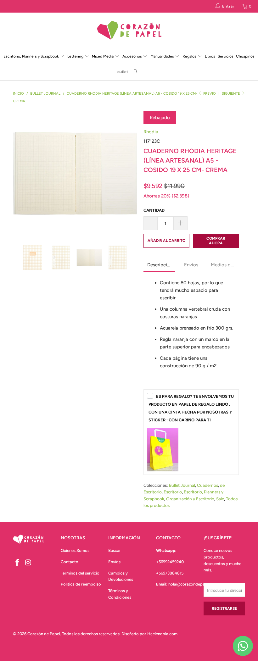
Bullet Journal (182, 485)
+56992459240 (170, 561)
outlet (122, 71)
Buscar (114, 550)
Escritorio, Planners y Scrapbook (31, 56)
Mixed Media (103, 56)
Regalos (189, 56)
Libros (210, 56)
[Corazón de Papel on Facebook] (17, 563)
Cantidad (154, 210)
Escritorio (173, 491)
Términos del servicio (80, 573)
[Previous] (19, 173)
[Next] (130, 173)
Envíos (114, 561)
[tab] (159, 265)
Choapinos (245, 56)
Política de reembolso (81, 584)
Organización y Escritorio (190, 498)
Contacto (69, 561)
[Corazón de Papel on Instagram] (28, 563)
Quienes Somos (75, 550)
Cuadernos (207, 485)
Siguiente (231, 94)
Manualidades (162, 56)
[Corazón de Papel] (129, 30)
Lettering (75, 56)
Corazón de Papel (43, 633)
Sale (220, 498)
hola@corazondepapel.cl (191, 584)
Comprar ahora (215, 240)
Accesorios (132, 56)
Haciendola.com (162, 633)
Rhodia (150, 132)
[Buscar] (135, 72)
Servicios (225, 56)
